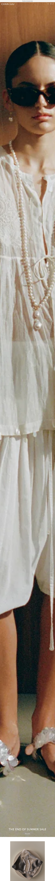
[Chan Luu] (7, 4)
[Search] (48, 4)
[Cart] (50, 4)
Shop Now (27, 833)
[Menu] (52, 4)
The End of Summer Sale (27, 1)
